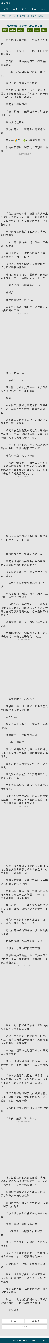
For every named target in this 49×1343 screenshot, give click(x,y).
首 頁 (6, 9)
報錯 (44, 30)
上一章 (13, 1321)
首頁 (3, 16)
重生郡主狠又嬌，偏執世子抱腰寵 (30, 16)
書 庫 (15, 9)
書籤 (37, 30)
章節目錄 (35, 1321)
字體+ (20, 30)
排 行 (24, 9)
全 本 (34, 9)
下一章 (24, 1326)
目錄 (30, 30)
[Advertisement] (24, 180)
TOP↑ (44, 1340)
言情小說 (11, 16)
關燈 (5, 30)
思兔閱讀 (5, 3)
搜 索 (43, 9)
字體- (12, 30)
